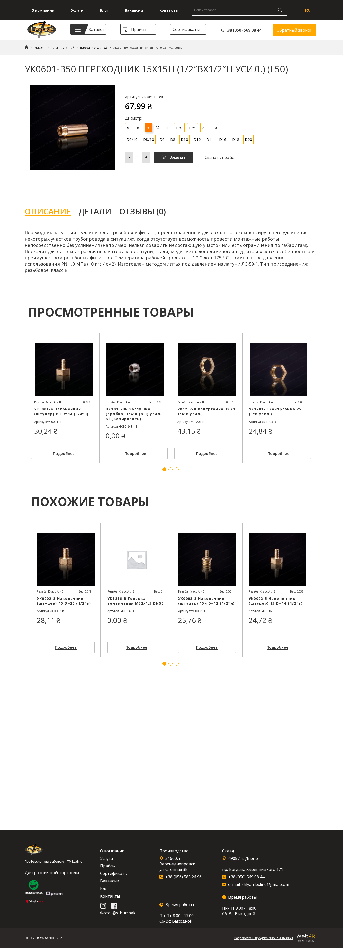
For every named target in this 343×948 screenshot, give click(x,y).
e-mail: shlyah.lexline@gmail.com (258, 884)
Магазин (40, 47)
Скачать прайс (219, 157)
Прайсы (138, 29)
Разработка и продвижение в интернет (263, 938)
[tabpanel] (66, 590)
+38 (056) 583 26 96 (183, 877)
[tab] (51, 211)
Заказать (177, 157)
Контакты (168, 10)
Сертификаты (186, 29)
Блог (104, 10)
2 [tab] (170, 664)
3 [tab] (177, 664)
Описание (48, 211)
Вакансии (134, 10)
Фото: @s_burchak (117, 913)
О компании (42, 10)
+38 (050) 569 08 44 (242, 30)
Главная (27, 47)
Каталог (96, 29)
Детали (94, 211)
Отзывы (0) (142, 211)
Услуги (77, 10)
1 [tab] (164, 664)
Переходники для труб (93, 47)
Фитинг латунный (62, 47)
